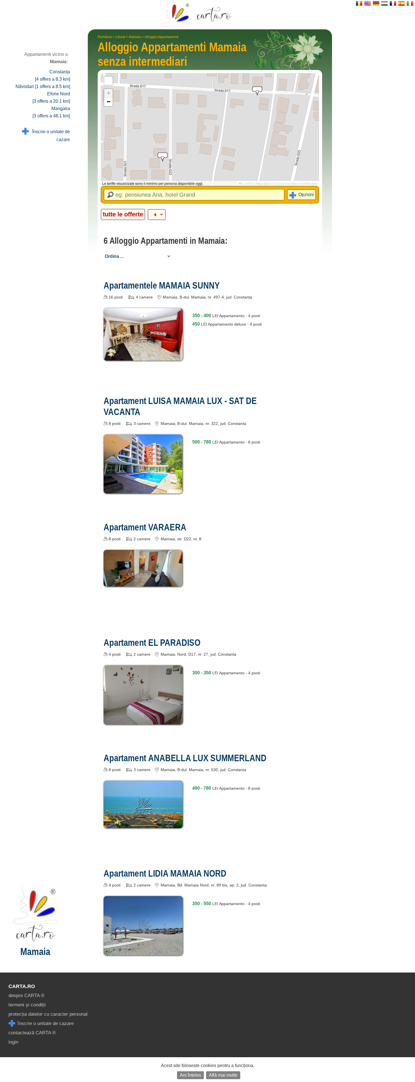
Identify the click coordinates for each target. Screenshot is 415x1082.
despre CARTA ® (26, 995)
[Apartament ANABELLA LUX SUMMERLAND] (143, 824)
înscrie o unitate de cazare (45, 1023)
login (13, 1042)
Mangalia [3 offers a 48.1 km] (51, 112)
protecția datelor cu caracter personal (48, 1014)
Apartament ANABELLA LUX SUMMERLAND (185, 757)
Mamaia (135, 37)
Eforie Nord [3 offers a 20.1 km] (51, 97)
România (105, 37)
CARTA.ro (21, 986)
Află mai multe (223, 1075)
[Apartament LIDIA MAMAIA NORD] (143, 951)
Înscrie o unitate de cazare (49, 135)
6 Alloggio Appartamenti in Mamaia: (165, 241)
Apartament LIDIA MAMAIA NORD (165, 873)
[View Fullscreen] (108, 80)
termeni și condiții (27, 1005)
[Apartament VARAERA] (143, 582)
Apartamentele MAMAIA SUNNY (162, 285)
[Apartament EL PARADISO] (143, 720)
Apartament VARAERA (145, 527)
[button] (163, 158)
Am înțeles (190, 1075)
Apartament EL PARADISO (152, 642)
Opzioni (306, 194)
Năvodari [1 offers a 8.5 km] (43, 86)
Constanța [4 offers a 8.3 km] (52, 75)
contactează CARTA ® (32, 1032)
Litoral (120, 37)
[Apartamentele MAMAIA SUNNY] (143, 356)
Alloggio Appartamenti (161, 37)
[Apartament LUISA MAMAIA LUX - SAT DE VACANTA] (143, 489)
